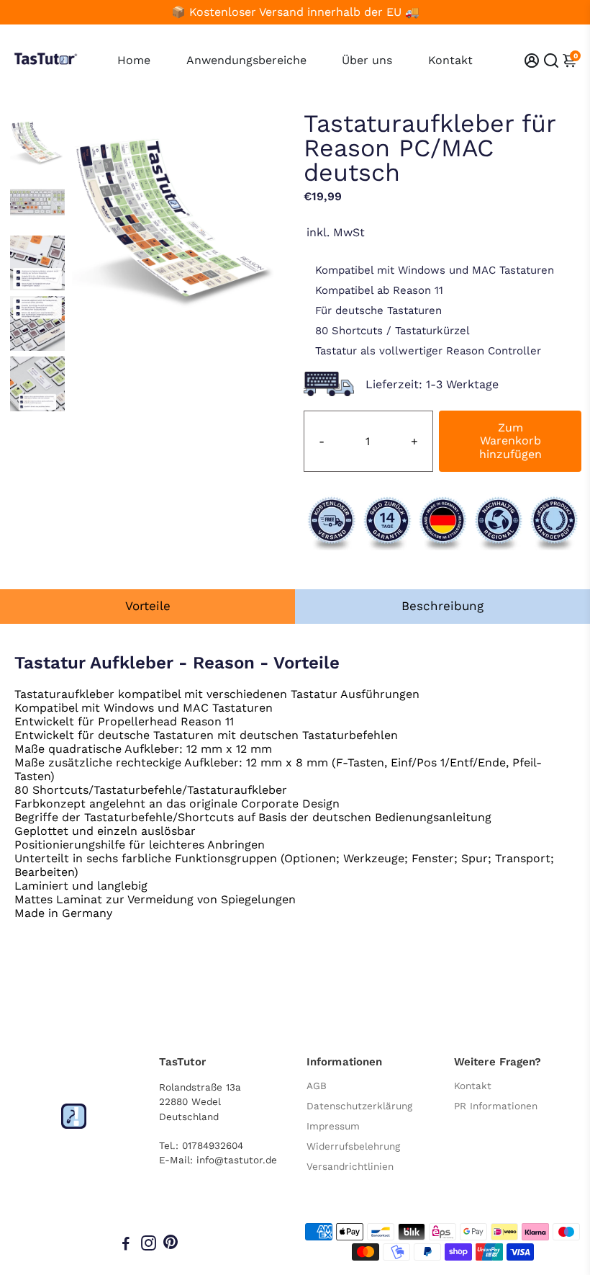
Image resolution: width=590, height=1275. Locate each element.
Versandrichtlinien (350, 1166)
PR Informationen (495, 1105)
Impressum (333, 1126)
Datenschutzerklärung (359, 1105)
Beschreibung (442, 606)
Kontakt (450, 60)
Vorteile (148, 606)
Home (133, 60)
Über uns (367, 60)
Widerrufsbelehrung (353, 1146)
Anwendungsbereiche (246, 60)
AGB (317, 1085)
